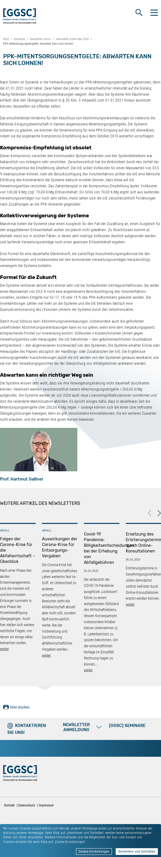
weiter (4, 649)
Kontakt (9, 805)
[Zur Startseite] (19, 16)
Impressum (46, 805)
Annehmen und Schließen (136, 851)
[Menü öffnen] (153, 12)
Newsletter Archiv (40, 39)
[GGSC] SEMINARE (127, 725)
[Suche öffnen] (139, 12)
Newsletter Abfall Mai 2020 (72, 39)
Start (6, 39)
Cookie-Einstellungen (93, 851)
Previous (150, 513)
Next (159, 513)
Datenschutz (26, 805)
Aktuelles (19, 39)
